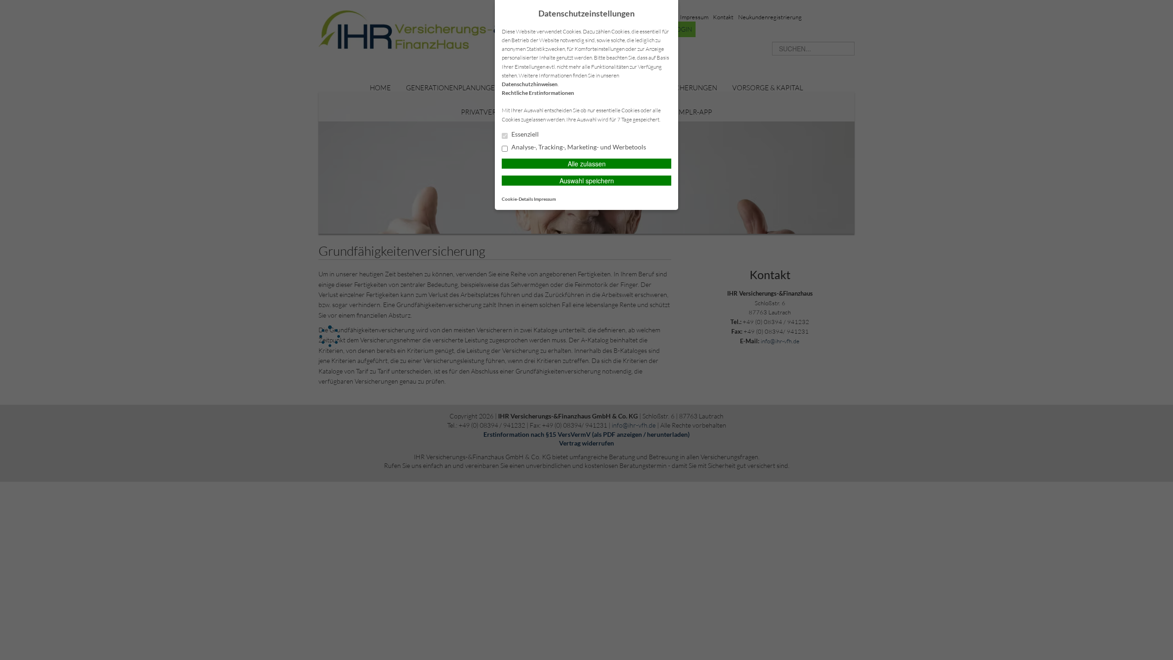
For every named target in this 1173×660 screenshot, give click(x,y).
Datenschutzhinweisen (530, 84)
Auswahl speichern (586, 180)
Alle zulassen (587, 163)
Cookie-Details (517, 199)
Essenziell (524, 134)
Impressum (545, 199)
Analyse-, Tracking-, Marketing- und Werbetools (578, 147)
